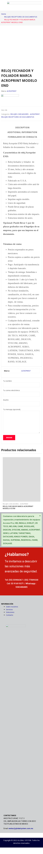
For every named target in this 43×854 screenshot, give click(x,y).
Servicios (9, 609)
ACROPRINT (11, 91)
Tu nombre (7, 381)
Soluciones (10, 612)
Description (22, 127)
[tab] (22, 128)
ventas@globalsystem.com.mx (20, 828)
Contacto (9, 615)
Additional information (22, 132)
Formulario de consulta (22, 137)
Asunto (6, 400)
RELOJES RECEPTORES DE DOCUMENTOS (17, 117)
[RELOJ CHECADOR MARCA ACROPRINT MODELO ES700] (21, 479)
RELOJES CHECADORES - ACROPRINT (25, 114)
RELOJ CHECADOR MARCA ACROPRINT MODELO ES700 (18, 507)
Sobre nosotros (12, 607)
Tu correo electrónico (11, 390)
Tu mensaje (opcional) (11, 409)
